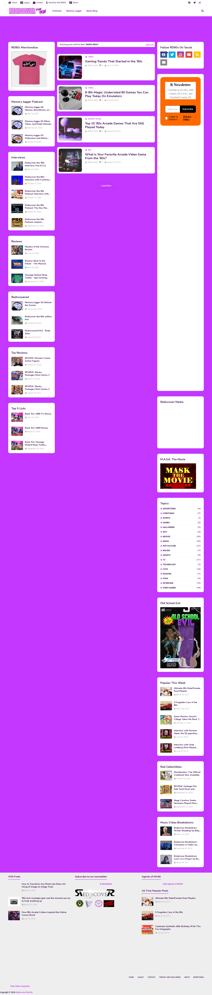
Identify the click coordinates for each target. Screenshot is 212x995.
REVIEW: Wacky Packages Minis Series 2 (37, 388)
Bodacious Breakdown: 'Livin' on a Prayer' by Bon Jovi (187, 857)
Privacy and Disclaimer (169, 977)
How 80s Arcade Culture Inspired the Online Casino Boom (44, 914)
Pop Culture (182, 546)
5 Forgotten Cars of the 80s (185, 704)
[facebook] (189, 2)
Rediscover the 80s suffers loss (38, 318)
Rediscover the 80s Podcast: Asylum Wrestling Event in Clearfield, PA (34, 221)
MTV (182, 532)
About (75, 3)
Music (182, 541)
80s (89, 150)
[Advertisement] (106, 29)
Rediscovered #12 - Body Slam (37, 332)
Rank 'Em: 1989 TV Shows (38, 413)
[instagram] (199, 2)
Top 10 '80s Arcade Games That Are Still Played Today (114, 125)
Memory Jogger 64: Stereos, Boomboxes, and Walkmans (37, 108)
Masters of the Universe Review (37, 248)
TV (182, 560)
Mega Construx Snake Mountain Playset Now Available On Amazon (185, 802)
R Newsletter (106, 884)
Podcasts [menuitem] (57, 11)
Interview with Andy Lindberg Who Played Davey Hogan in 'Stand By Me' (187, 746)
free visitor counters (20, 986)
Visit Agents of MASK (173, 884)
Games (182, 522)
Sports (182, 555)
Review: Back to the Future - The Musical (35, 262)
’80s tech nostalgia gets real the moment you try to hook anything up (46, 899)
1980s (90, 57)
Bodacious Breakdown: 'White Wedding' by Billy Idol (186, 829)
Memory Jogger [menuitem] (74, 11)
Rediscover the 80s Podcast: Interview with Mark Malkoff (37, 192)
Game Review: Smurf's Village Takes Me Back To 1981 (187, 718)
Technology (182, 564)
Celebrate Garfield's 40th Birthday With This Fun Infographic (178, 928)
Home (14, 3)
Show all (149, 44)
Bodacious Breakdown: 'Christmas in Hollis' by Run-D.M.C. (185, 843)
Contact (39, 3)
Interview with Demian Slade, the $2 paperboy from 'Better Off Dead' (185, 732)
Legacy (27, 3)
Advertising (182, 508)
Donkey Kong (94, 119)
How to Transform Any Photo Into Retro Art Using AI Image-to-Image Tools (43, 885)
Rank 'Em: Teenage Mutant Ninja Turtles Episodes (35, 443)
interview (182, 583)
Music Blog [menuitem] (91, 11)
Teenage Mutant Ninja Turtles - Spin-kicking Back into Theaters (36, 276)
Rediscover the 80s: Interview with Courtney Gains (37, 178)
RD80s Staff (93, 65)
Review (182, 550)
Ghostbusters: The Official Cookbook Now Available (187, 773)
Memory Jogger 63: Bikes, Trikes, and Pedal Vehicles (38, 122)
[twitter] (194, 2)
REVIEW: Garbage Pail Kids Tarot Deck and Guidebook (185, 788)
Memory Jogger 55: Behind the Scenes (38, 304)
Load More (106, 185)
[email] (163, 62)
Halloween (182, 527)
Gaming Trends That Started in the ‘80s (113, 61)
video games (182, 588)
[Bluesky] (172, 62)
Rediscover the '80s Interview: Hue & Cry (35, 164)
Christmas (182, 513)
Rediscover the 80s (24, 992)
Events (182, 518)
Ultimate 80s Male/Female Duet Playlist (187, 689)
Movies (182, 536)
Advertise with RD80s (57, 3)
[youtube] (188, 55)
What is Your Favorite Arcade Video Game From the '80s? (115, 156)
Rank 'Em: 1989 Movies (36, 428)
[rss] (197, 55)
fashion (182, 574)
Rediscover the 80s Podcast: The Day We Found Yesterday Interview (38, 206)
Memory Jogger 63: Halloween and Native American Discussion (36, 137)
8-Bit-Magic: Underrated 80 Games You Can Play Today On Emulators (117, 94)
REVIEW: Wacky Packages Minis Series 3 (37, 373)
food (182, 578)
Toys (182, 569)
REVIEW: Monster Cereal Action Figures (37, 359)
